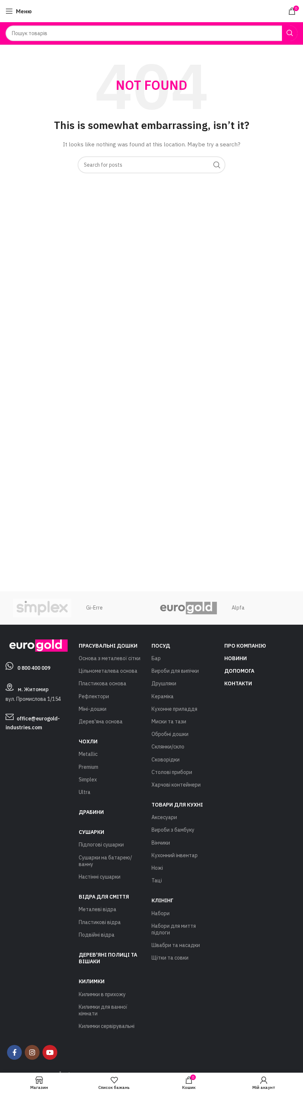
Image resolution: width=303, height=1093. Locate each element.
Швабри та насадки (176, 945)
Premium (88, 767)
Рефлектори (94, 696)
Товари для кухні (177, 804)
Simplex (88, 779)
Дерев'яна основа (101, 721)
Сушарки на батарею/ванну (105, 861)
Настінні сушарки (99, 876)
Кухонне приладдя (174, 709)
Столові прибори (172, 772)
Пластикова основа (102, 683)
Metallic (88, 754)
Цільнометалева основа (108, 671)
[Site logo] (152, 10)
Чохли (88, 741)
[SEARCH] (289, 33)
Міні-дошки (92, 709)
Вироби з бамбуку (173, 829)
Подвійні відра (97, 934)
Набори (161, 913)
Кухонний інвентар (175, 855)
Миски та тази (169, 721)
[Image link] (36, 645)
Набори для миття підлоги (174, 929)
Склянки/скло (168, 746)
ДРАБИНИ (91, 812)
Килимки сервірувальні (107, 1026)
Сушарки (91, 832)
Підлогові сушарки (101, 844)
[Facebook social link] (14, 1052)
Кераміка (163, 696)
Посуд (161, 645)
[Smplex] (42, 608)
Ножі (157, 868)
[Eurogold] (188, 608)
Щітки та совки (170, 957)
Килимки (92, 981)
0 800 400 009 (33, 668)
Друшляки (164, 683)
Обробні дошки (170, 734)
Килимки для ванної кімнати (103, 1010)
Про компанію (245, 645)
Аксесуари (164, 817)
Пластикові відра (100, 922)
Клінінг (162, 900)
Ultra (85, 792)
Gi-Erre (94, 607)
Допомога (239, 671)
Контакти (238, 683)
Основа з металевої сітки (109, 658)
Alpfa (238, 607)
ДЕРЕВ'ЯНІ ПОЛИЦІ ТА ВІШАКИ (108, 958)
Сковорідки (166, 759)
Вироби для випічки (175, 671)
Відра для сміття (104, 896)
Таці (157, 880)
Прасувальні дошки (108, 645)
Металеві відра (97, 909)
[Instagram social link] (32, 1052)
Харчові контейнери (176, 784)
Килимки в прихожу (102, 994)
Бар (156, 658)
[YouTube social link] (49, 1052)
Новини (235, 658)
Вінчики (161, 842)
